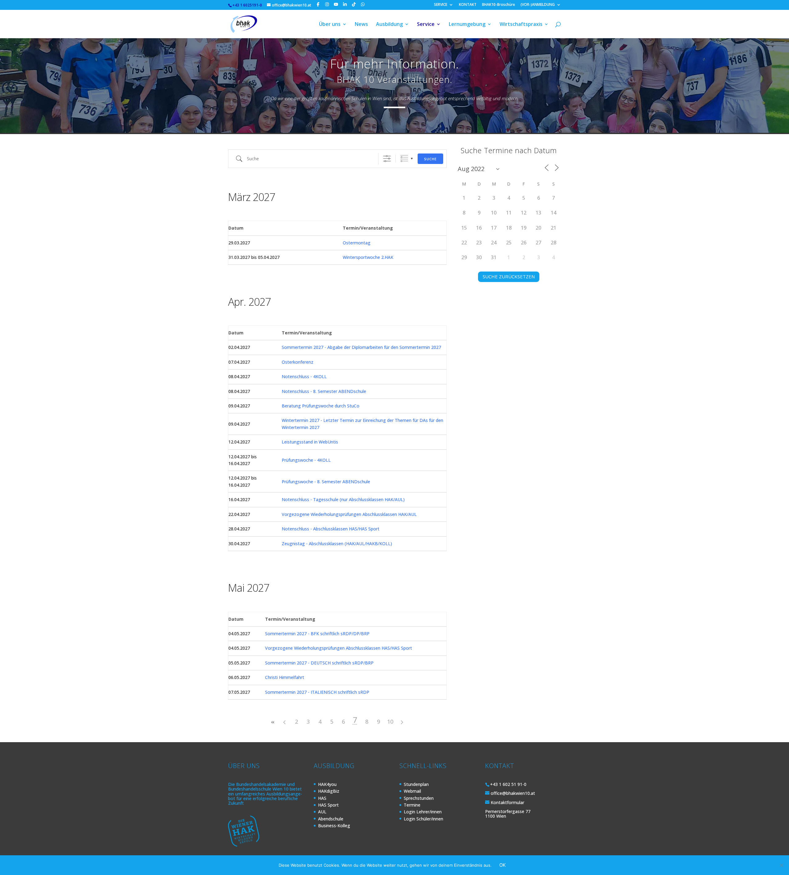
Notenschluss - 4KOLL (304, 376)
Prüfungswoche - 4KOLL (306, 460)
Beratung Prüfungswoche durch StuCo (320, 406)
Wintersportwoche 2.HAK (368, 257)
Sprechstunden (419, 798)
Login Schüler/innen (423, 819)
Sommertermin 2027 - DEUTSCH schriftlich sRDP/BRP (319, 663)
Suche (430, 159)
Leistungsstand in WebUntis (310, 442)
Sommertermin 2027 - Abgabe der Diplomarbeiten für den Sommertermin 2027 (361, 347)
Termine (412, 805)
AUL (322, 812)
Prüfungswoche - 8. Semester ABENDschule (326, 482)
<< (273, 722)
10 (390, 721)
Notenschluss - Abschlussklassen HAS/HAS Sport (330, 529)
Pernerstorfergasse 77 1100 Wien (507, 813)
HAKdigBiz (328, 791)
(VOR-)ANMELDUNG (538, 5)
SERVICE (440, 5)
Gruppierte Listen (404, 158)
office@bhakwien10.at (513, 793)
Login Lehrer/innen (423, 812)
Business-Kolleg (334, 825)
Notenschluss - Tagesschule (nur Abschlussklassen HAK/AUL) (343, 499)
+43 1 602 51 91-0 (508, 784)
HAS (322, 798)
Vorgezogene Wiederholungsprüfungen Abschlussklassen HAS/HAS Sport (338, 648)
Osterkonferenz (297, 362)
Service (426, 24)
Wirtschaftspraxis (521, 24)
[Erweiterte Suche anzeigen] (387, 158)
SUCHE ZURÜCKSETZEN (509, 276)
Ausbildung (389, 24)
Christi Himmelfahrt (284, 677)
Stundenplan (416, 784)
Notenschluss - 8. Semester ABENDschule (324, 391)
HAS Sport (328, 805)
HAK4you (327, 784)
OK (502, 865)
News (361, 24)
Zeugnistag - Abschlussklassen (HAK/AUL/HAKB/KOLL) (337, 543)
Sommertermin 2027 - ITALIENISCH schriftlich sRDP (317, 692)
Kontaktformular (507, 802)
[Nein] (781, 865)
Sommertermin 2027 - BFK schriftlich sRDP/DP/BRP (317, 633)
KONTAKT (467, 5)
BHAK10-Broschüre (498, 5)
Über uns (330, 24)
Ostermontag (356, 243)
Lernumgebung (467, 24)
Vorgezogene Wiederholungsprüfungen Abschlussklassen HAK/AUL (349, 514)
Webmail (412, 791)
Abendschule (330, 819)
